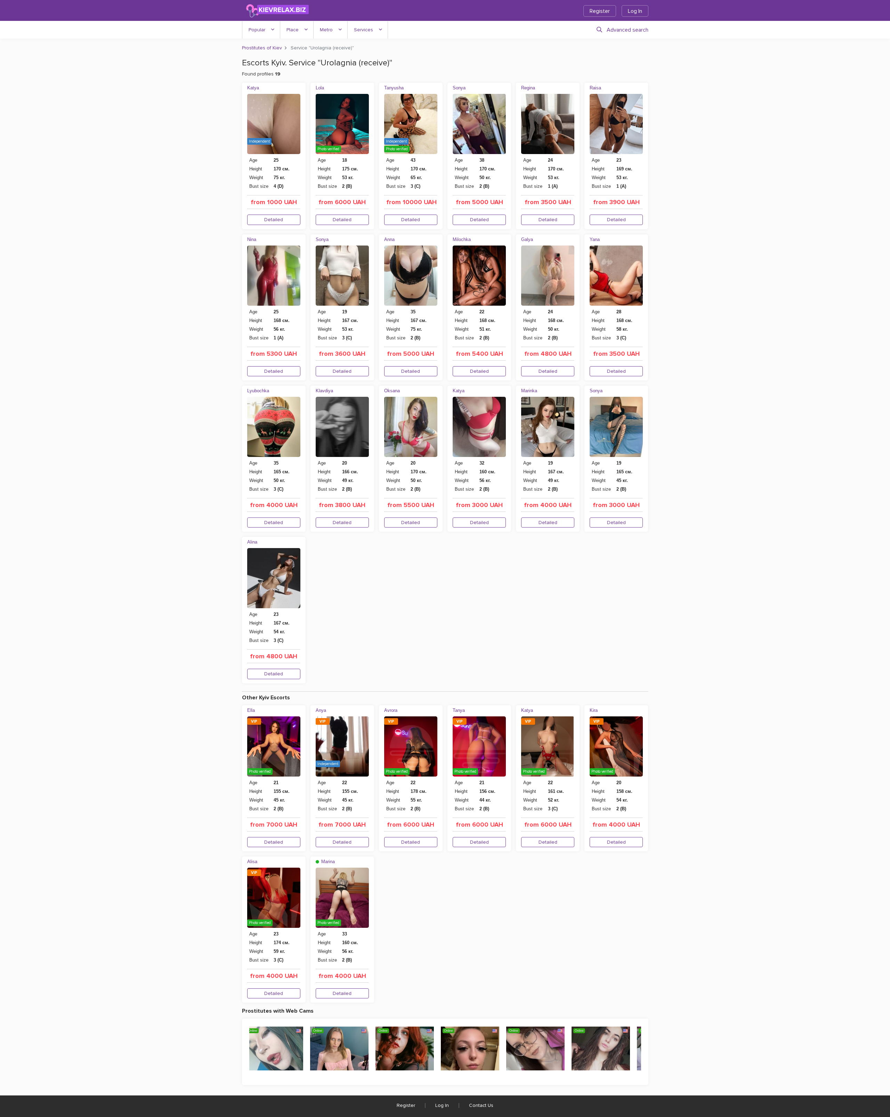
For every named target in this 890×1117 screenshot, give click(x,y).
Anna (389, 239)
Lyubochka (258, 390)
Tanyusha (394, 87)
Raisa (595, 87)
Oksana (392, 390)
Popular (257, 30)
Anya (321, 710)
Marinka (529, 390)
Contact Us (481, 1105)
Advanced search (627, 29)
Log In (635, 11)
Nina (251, 239)
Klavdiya (324, 390)
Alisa (252, 861)
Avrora (390, 710)
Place (292, 30)
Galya (527, 239)
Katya (253, 87)
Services (363, 30)
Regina (528, 87)
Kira (594, 710)
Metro (326, 30)
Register (600, 11)
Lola (320, 87)
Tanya (459, 710)
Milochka (462, 239)
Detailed (273, 220)
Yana (595, 239)
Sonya (459, 87)
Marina (327, 861)
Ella (251, 710)
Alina (252, 542)
